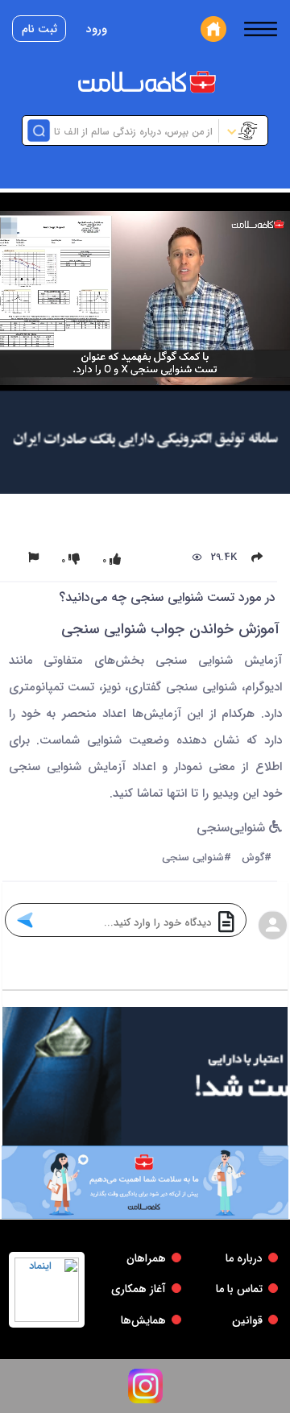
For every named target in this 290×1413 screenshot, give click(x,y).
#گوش (256, 858)
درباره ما (244, 1258)
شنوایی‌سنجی (233, 828)
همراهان (146, 1258)
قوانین (247, 1320)
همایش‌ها (143, 1320)
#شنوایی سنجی (196, 858)
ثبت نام (39, 29)
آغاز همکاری (138, 1289)
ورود (96, 29)
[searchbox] (132, 130)
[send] (24, 920)
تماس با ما (239, 1289)
